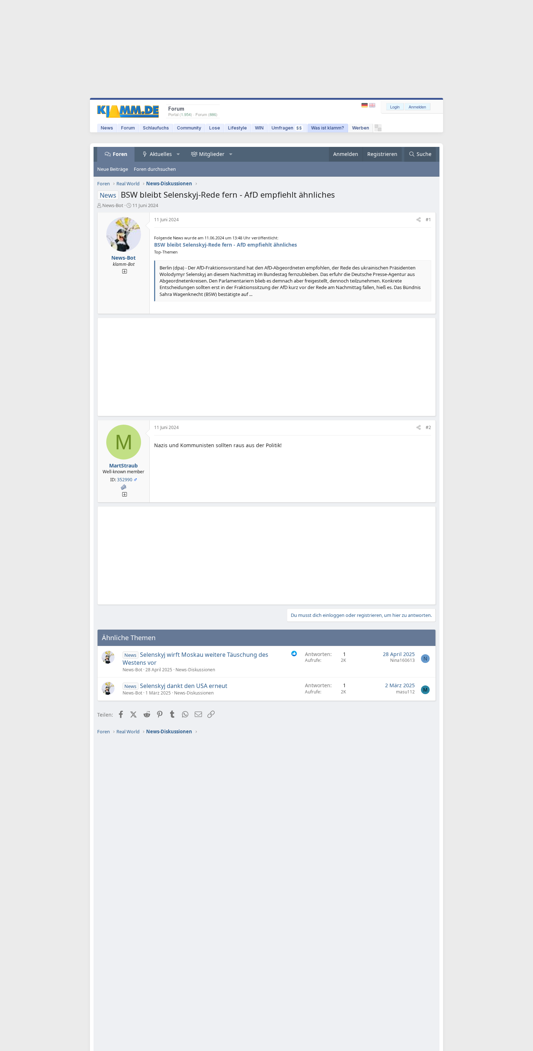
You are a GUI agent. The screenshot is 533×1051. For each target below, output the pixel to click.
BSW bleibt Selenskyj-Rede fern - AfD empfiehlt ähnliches (225, 244)
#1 (428, 220)
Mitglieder (211, 154)
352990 (124, 480)
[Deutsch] (365, 105)
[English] (372, 105)
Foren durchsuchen (155, 169)
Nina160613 (402, 660)
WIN (259, 128)
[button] (178, 154)
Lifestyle (237, 128)
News (107, 128)
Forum (128, 128)
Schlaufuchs (156, 128)
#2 (428, 427)
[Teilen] (418, 220)
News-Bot (112, 205)
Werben (360, 128)
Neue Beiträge (112, 169)
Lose (214, 128)
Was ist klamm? (327, 128)
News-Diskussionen (195, 670)
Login (395, 107)
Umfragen (287, 128)
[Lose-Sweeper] (378, 129)
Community (189, 128)
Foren (120, 154)
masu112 (405, 692)
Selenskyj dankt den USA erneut (183, 686)
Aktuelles (161, 154)
